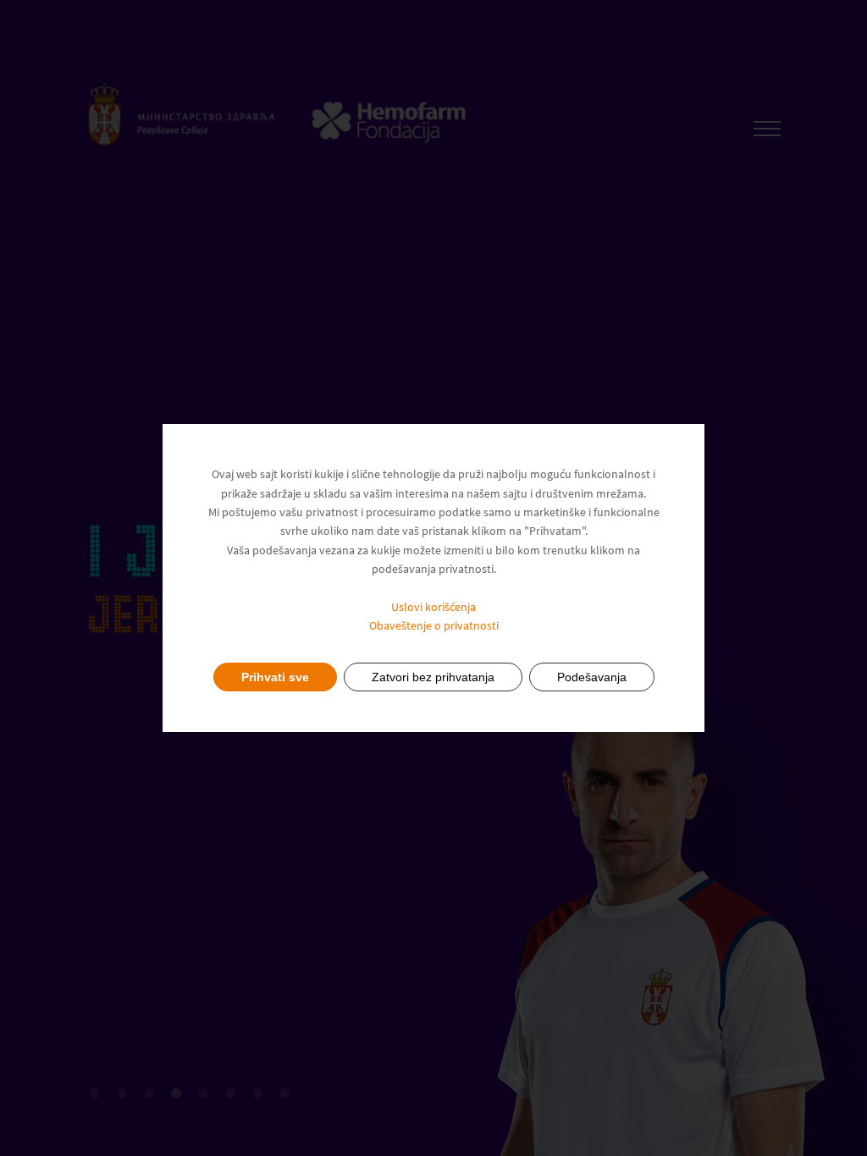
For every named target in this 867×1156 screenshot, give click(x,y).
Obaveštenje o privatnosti (434, 625)
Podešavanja (592, 677)
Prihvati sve (275, 677)
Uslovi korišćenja (433, 606)
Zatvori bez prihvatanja (433, 677)
